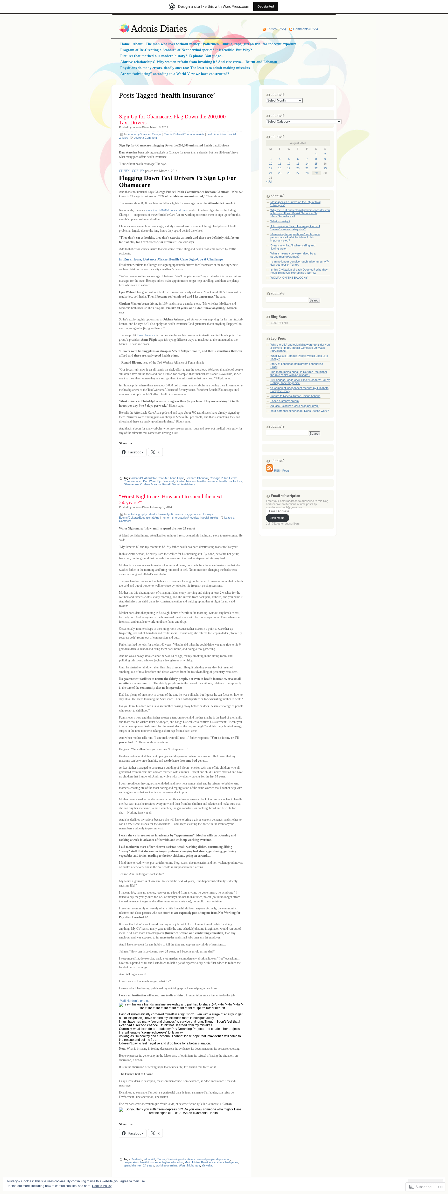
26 (288, 173)
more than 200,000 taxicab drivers (167, 210)
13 (297, 163)
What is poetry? (280, 221)
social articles (210, 517)
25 (279, 173)
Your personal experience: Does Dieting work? (299, 410)
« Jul (269, 181)
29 (316, 173)
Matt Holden (128, 1001)
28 (307, 173)
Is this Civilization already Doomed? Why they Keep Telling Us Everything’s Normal (299, 271)
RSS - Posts (282, 470)
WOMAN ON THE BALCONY (288, 277)
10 (270, 163)
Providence (208, 1162)
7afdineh (136, 1159)
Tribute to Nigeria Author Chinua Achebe (295, 396)
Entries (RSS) (276, 29)
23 (325, 168)
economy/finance (139, 134)
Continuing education (179, 1159)
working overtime (166, 1165)
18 (279, 168)
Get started (265, 6)
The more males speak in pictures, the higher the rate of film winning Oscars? (298, 373)
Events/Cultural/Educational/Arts (184, 134)
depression (223, 1159)
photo (144, 1001)
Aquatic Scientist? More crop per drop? (294, 405)
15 (316, 163)
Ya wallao (207, 1165)
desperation (131, 1162)
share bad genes (227, 1162)
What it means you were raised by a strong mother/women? (293, 255)
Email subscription (285, 496)
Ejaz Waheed (165, 481)
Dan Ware (149, 481)
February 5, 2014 (161, 507)
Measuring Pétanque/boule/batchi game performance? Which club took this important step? (295, 237)
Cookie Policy (101, 1186)
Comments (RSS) (305, 29)
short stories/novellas (185, 517)
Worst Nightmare (189, 1165)
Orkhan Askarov (150, 484)
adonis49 (139, 127)
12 (288, 163)
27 (297, 173)
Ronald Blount (171, 484)
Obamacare (131, 484)
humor (166, 517)
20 (297, 168)
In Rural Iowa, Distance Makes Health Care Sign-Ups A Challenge (171, 259)
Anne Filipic (177, 478)
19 (288, 168)
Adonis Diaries (159, 28)
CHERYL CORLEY (131, 171)
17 (270, 168)
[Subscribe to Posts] (269, 470)
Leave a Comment (145, 137)
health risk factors (230, 481)
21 (307, 168)
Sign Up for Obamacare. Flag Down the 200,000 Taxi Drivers (172, 119)
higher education (172, 1162)
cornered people (204, 1159)
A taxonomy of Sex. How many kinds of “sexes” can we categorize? (295, 228)
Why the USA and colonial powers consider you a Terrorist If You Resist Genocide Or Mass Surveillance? (300, 213)
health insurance (207, 481)
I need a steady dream (284, 401)
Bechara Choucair (197, 478)
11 (279, 163)
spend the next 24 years (139, 1165)
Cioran (161, 1159)
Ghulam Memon (185, 481)
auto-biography (137, 514)
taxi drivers (188, 484)
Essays (157, 134)
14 (307, 163)
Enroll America (146, 335)
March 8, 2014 (159, 127)
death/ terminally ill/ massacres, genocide (175, 514)
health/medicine (216, 134)
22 (316, 168)
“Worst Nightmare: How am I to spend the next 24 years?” (170, 499)
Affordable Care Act (156, 478)
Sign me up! (277, 517)
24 (270, 173)
